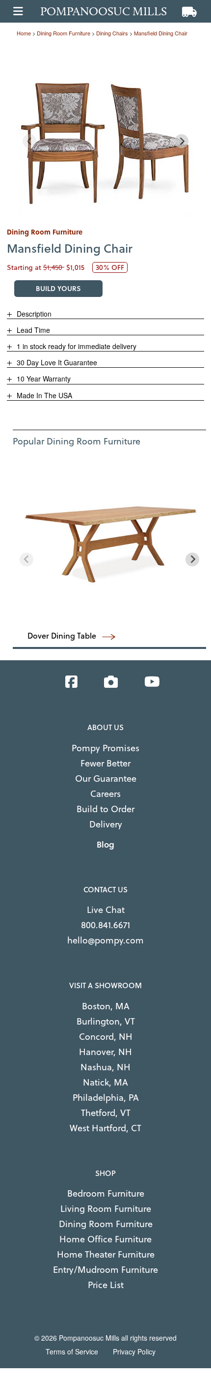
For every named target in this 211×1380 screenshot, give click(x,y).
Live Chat (106, 910)
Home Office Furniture (105, 1239)
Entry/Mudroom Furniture (105, 1269)
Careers (105, 794)
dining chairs (112, 33)
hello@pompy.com (105, 940)
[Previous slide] (29, 141)
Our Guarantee (105, 778)
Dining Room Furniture (106, 1224)
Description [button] (33, 314)
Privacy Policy (134, 1351)
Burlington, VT (106, 1021)
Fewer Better (105, 763)
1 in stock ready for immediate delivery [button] (75, 346)
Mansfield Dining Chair (160, 33)
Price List (106, 1285)
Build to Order (105, 809)
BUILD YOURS (58, 288)
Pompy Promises (105, 748)
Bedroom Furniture (105, 1193)
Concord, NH (105, 1036)
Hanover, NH (105, 1052)
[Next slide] (181, 141)
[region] (105, 132)
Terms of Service (72, 1351)
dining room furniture (63, 33)
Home (24, 33)
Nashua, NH (105, 1067)
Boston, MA (106, 1006)
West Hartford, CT (105, 1128)
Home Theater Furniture (106, 1254)
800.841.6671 (105, 925)
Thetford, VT (106, 1113)
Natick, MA (105, 1082)
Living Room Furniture (105, 1209)
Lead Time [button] (32, 330)
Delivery (105, 824)
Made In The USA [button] (43, 395)
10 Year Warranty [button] (43, 378)
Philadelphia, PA (106, 1097)
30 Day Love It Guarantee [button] (56, 362)
